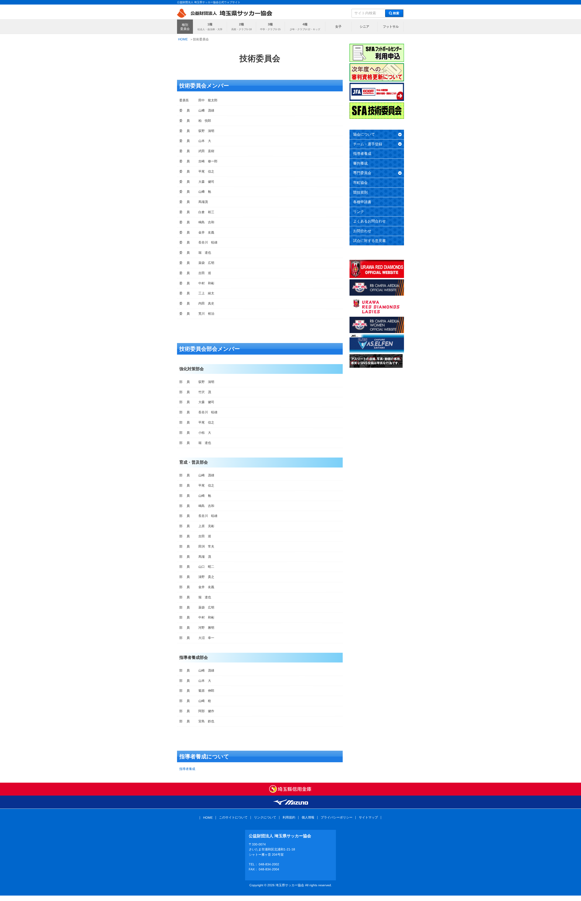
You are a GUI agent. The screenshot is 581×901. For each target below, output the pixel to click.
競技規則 (360, 192)
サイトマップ (368, 817)
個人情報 (308, 817)
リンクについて (265, 817)
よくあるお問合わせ (369, 221)
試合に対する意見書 (369, 241)
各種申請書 (362, 202)
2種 (241, 24)
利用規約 (289, 817)
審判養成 (360, 163)
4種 (305, 24)
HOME (208, 817)
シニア (364, 26)
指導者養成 (187, 769)
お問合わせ (362, 231)
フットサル (391, 26)
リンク (358, 212)
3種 (270, 24)
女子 (338, 26)
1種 (209, 24)
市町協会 (360, 183)
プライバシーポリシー (336, 817)
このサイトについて (233, 817)
